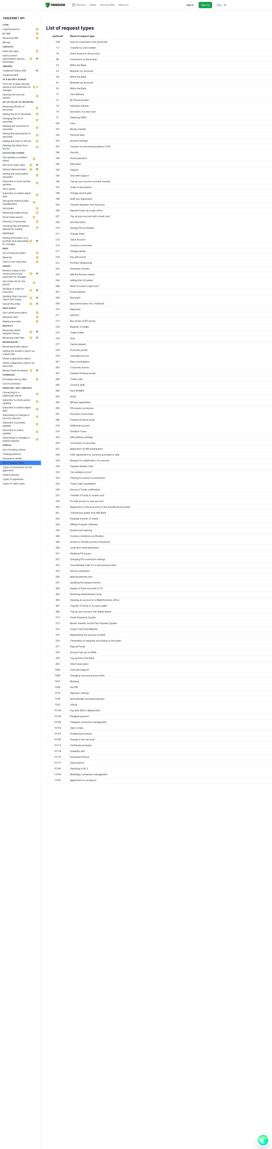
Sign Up (205, 5)
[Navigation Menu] (225, 5)
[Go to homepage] (55, 5)
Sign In (190, 5)
